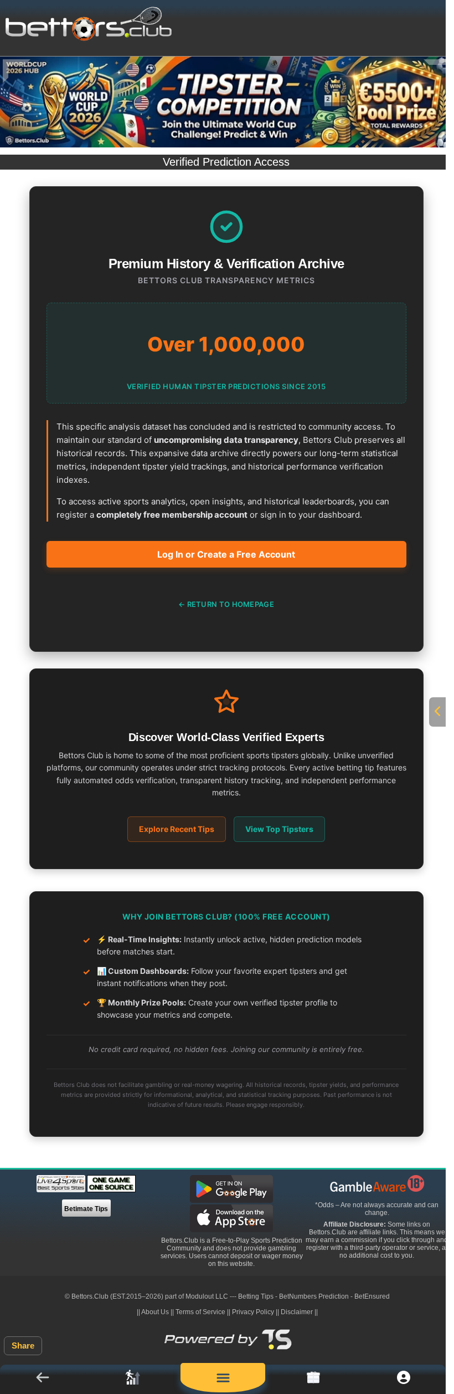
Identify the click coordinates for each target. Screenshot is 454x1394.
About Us (155, 1312)
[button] (42, 1379)
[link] (132, 1379)
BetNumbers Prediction (314, 1296)
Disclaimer (297, 1312)
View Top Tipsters (279, 829)
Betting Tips (256, 1296)
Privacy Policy (253, 1312)
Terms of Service (200, 1312)
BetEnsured (372, 1296)
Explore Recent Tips (176, 829)
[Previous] (16, 71)
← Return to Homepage (226, 604)
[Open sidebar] (437, 712)
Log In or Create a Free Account (226, 554)
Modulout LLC (206, 1296)
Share (23, 1345)
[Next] (437, 71)
